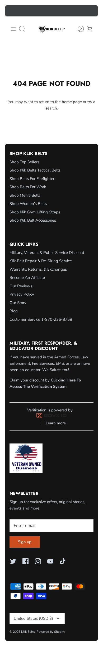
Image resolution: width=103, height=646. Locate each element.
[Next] (91, 11)
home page (72, 101)
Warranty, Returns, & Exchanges (38, 269)
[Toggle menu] (13, 29)
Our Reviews (21, 286)
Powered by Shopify (50, 632)
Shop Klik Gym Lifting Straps (35, 212)
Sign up (24, 541)
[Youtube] (50, 561)
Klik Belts (28, 632)
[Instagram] (38, 561)
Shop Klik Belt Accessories (33, 220)
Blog (14, 311)
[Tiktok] (63, 561)
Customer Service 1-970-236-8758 (41, 319)
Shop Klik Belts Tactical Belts (35, 170)
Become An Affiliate (27, 277)
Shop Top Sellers (24, 162)
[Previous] (12, 11)
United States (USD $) (33, 618)
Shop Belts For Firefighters (33, 178)
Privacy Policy (22, 294)
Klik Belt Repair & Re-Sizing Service (41, 260)
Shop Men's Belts (25, 195)
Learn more (56, 423)
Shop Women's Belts (28, 203)
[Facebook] (25, 561)
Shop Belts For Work (28, 187)
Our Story (18, 302)
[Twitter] (13, 561)
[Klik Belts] (51, 28)
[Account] (78, 29)
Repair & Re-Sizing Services (51, 12)
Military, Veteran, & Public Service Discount (47, 252)
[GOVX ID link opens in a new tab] (51, 416)
